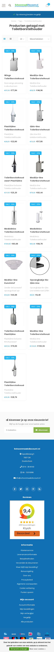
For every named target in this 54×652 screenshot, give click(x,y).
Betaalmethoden (27, 558)
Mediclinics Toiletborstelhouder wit (41, 231)
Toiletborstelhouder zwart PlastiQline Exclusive (15, 180)
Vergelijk (27, 617)
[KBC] (47, 634)
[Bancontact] (31, 639)
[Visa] (47, 639)
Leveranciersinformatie (27, 554)
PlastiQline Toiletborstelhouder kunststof (15, 129)
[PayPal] (39, 639)
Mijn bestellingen (27, 609)
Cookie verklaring (27, 588)
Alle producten (27, 621)
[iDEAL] (30, 634)
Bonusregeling (27, 571)
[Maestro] (14, 639)
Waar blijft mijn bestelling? (27, 567)
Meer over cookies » (37, 649)
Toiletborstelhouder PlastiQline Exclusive (15, 334)
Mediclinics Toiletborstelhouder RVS (15, 231)
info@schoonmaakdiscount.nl (27, 478)
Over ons (27, 575)
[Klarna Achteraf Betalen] (6, 639)
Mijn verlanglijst (27, 613)
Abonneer (43, 430)
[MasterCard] (22, 639)
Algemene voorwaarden (27, 584)
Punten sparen (27, 592)
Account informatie (27, 605)
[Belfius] (22, 634)
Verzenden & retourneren (27, 563)
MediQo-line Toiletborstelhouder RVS (41, 180)
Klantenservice (27, 550)
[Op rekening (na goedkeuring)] (38, 634)
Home (13, 21)
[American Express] (5, 634)
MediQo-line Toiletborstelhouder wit (41, 78)
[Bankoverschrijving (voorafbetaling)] (13, 634)
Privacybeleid (27, 579)
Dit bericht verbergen (19, 649)
